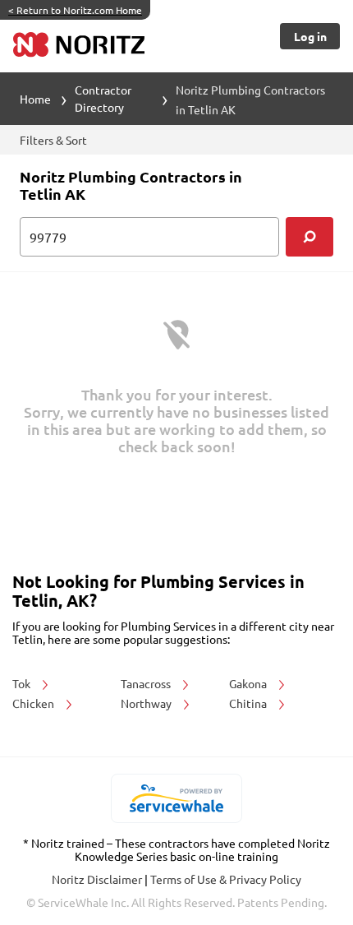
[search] (309, 237)
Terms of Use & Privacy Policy (225, 879)
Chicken (34, 703)
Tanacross (147, 683)
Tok (22, 683)
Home (35, 98)
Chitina (249, 703)
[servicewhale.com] (177, 798)
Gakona (249, 683)
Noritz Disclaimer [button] (98, 879)
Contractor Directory (103, 98)
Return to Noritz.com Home (75, 9)
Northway (147, 703)
